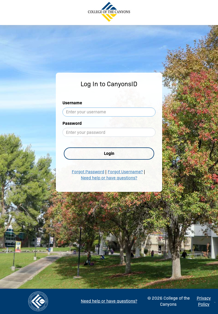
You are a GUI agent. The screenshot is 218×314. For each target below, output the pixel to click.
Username (72, 102)
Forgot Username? (125, 171)
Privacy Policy (204, 301)
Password (72, 123)
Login (109, 153)
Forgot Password (88, 171)
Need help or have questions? (109, 177)
